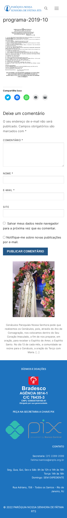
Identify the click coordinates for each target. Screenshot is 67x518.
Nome (8, 173)
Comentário (13, 140)
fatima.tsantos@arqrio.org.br (47, 459)
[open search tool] (46, 8)
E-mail (9, 190)
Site (6, 206)
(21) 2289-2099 (55, 455)
